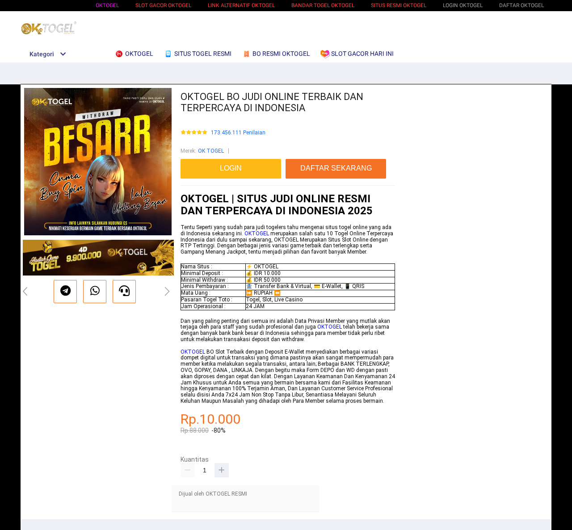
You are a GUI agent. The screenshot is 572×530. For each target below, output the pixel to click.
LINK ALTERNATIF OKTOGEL (241, 5)
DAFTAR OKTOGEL (521, 5)
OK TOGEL (211, 151)
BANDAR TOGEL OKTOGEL (322, 5)
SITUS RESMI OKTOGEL (398, 5)
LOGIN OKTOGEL (463, 5)
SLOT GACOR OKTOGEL (163, 5)
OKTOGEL (107, 5)
